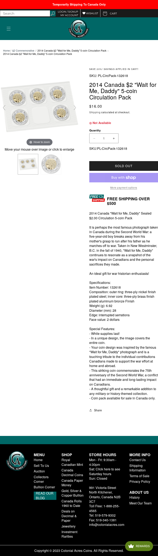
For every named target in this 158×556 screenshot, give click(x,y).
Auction (39, 471)
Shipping (95, 112)
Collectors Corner (41, 479)
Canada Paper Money (72, 482)
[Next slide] (75, 108)
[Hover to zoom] (39, 107)
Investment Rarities (69, 534)
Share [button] (98, 410)
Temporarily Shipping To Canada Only (79, 4)
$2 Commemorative (23, 50)
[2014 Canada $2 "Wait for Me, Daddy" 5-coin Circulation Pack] (28, 164)
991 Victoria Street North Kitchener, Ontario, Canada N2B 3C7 (105, 494)
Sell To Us (41, 465)
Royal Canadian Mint (72, 462)
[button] (8, 28)
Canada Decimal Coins (72, 472)
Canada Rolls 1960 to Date (72, 503)
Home (6, 50)
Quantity (95, 130)
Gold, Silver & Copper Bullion (73, 493)
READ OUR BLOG (44, 496)
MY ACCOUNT (69, 15)
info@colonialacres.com (106, 524)
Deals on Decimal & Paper (69, 516)
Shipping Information (137, 467)
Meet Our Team (140, 503)
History (134, 497)
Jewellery (69, 526)
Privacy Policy (139, 481)
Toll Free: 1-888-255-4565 (104, 508)
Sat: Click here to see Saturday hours (104, 471)
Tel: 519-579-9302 (102, 515)
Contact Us (137, 460)
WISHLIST (91, 13)
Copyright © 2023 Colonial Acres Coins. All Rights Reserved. (79, 550)
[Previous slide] (4, 108)
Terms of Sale (139, 476)
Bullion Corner (44, 487)
